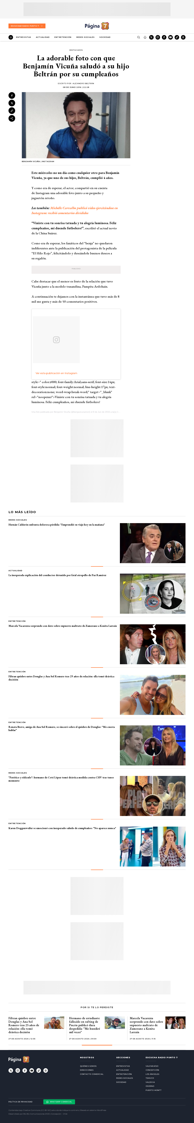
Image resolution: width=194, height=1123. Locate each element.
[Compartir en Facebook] (11, 95)
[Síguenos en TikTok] (177, 37)
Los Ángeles (152, 1074)
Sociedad (104, 37)
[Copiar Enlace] (11, 110)
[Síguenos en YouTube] (170, 37)
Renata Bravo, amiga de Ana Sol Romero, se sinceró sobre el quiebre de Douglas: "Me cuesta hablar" (61, 728)
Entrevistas (23, 37)
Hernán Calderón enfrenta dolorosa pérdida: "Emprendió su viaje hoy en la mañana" (56, 524)
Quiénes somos (88, 1066)
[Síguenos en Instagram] (158, 37)
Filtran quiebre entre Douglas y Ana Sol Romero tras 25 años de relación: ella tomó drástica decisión (61, 678)
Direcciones (87, 1070)
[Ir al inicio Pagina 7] (97, 26)
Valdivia (150, 1082)
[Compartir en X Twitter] (11, 103)
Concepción (152, 1070)
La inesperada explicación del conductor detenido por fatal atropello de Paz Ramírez (57, 575)
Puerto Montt (154, 1090)
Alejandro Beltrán (83, 83)
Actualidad (43, 37)
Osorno (150, 1086)
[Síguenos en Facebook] (164, 37)
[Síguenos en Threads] (183, 37)
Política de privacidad (20, 1102)
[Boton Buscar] (138, 37)
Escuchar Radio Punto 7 (25, 26)
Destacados (76, 50)
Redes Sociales (85, 37)
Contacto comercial (92, 1074)
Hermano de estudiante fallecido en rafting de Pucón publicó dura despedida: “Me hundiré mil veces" (84, 1025)
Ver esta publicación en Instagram (56, 373)
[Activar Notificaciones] (145, 37)
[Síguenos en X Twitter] (151, 37)
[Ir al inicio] (10, 37)
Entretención (62, 37)
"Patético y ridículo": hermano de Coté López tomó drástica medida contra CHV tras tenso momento (61, 779)
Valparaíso (152, 1066)
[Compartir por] (11, 118)
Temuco (150, 1078)
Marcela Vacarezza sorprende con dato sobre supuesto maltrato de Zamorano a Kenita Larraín (62, 626)
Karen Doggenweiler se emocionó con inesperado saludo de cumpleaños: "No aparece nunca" (62, 828)
